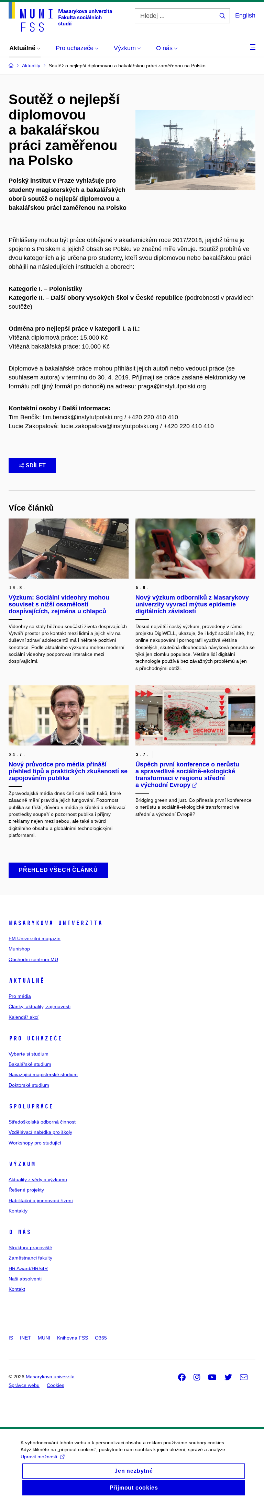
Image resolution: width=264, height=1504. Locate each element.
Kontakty (18, 1211)
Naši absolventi (25, 1278)
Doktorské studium (29, 1085)
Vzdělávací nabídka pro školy (40, 1132)
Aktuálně (26, 980)
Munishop (19, 949)
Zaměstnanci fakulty (30, 1258)
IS (11, 1338)
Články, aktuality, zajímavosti (39, 1006)
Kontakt (17, 1289)
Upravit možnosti (39, 1456)
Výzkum (22, 1164)
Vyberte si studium (28, 1054)
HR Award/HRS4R (28, 1268)
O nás (20, 1232)
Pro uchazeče (35, 1038)
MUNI (44, 1338)
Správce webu (24, 1385)
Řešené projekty (26, 1190)
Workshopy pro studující (35, 1143)
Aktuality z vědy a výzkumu (38, 1179)
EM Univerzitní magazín (34, 938)
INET (25, 1338)
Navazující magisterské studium (43, 1074)
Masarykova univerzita (55, 923)
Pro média (20, 996)
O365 (101, 1338)
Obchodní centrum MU (33, 959)
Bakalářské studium (30, 1064)
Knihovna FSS (72, 1338)
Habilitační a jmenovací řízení (41, 1200)
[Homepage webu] (60, 17)
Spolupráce (31, 1106)
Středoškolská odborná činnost (42, 1122)
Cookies (55, 1385)
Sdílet (36, 465)
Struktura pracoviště (30, 1247)
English (245, 15)
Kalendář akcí (23, 1017)
